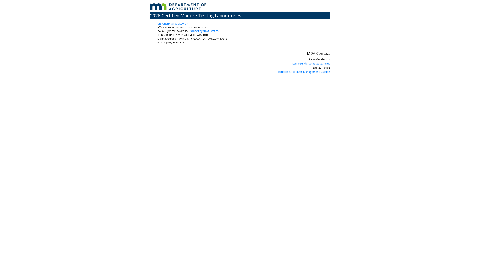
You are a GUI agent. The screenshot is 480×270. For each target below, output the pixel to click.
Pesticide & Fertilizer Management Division (303, 72)
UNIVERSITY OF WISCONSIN (173, 23)
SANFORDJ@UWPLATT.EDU (205, 31)
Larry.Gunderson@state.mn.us (311, 63)
